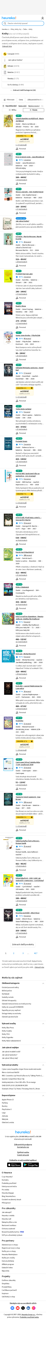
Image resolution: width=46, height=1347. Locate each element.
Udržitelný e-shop (8, 1297)
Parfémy (5, 1103)
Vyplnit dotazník (23, 1155)
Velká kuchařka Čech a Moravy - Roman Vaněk (23, 854)
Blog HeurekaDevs (9, 1196)
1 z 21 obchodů (21, 397)
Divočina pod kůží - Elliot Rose (27, 913)
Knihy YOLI (6, 1034)
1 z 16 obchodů (21, 503)
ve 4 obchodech (21, 540)
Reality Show (21, 306)
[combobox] (23, 23)
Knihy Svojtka (7, 1031)
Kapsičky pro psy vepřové (11, 1010)
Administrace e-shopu (10, 1245)
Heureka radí (6, 1219)
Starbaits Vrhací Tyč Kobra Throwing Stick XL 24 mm (21, 1088)
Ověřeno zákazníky (9, 1280)
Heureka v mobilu (8, 1215)
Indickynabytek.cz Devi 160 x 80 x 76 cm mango (19, 1082)
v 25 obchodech (21, 356)
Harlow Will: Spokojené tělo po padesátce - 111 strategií (28, 474)
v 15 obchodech (21, 933)
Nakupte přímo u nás (9, 1222)
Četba (25, 29)
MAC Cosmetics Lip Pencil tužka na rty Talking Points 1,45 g (23, 1075)
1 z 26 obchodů (21, 750)
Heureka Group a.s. (28, 1314)
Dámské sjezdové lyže (10, 1017)
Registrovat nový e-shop (11, 1248)
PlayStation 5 (7, 1109)
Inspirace (5, 1293)
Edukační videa (7, 1267)
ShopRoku (5, 1283)
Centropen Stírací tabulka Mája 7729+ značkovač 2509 (28, 763)
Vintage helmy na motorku (11, 1013)
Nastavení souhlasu (9, 1225)
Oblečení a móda (8, 1122)
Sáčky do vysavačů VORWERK (12, 1007)
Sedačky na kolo (8, 997)
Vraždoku (19, 721)
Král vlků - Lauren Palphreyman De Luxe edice (23, 698)
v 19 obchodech (21, 709)
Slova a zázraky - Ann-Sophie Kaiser (30, 192)
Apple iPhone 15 (8, 1099)
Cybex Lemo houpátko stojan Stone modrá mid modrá (21, 1069)
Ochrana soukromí (8, 1228)
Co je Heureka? (7, 1177)
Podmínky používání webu (29, 1317)
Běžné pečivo (7, 991)
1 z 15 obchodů (21, 145)
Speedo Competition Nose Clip (13, 1079)
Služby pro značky (8, 1258)
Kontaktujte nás (23, 1147)
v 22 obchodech (21, 785)
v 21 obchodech (21, 429)
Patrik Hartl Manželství (25, 552)
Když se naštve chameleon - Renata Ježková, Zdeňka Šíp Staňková (29, 617)
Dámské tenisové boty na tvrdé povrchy (16, 1004)
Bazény (4, 1106)
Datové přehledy (8, 1261)
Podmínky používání (9, 1183)
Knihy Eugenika (7, 1037)
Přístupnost (6, 1203)
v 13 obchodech (21, 294)
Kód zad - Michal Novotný (26, 654)
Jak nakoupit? (7, 1212)
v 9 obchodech (21, 866)
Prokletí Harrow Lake (24, 274)
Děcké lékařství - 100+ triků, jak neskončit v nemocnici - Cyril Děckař (30, 879)
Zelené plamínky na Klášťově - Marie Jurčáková (30, 119)
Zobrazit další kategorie (22, 90)
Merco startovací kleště (10, 1072)
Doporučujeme (8, 1095)
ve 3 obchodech (21, 642)
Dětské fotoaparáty (9, 1000)
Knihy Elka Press (8, 1028)
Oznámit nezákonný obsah (11, 1199)
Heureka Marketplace (9, 1254)
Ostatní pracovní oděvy (10, 987)
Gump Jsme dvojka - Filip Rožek (28, 335)
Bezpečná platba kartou (10, 1232)
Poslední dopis (21, 441)
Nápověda (5, 1271)
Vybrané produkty (10, 1065)
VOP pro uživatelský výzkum (12, 1235)
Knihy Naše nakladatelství (11, 1041)
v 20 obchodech (21, 674)
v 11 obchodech (21, 209)
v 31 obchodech (21, 575)
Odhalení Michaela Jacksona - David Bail (29, 369)
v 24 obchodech (21, 262)
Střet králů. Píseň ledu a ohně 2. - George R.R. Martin (29, 518)
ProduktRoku (7, 1287)
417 (35, 953)
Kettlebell (5, 994)
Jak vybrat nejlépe (10, 1047)
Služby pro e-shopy (9, 1251)
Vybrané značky (9, 1023)
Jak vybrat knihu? (22, 221)
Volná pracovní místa (9, 1186)
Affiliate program (8, 1264)
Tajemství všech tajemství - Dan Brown (28, 798)
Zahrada (5, 1116)
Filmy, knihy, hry (16, 29)
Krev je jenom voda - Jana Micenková (30, 157)
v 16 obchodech (21, 180)
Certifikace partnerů (9, 1290)
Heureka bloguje (8, 1193)
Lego (4, 1112)
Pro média (5, 1190)
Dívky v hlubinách (22, 587)
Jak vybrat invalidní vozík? (11, 1052)
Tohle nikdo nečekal (23, 409)
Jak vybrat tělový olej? (10, 1058)
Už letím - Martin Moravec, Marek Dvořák (29, 237)
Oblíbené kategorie (10, 983)
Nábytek (5, 1119)
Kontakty (5, 1180)
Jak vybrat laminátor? (9, 1055)
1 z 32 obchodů (21, 826)
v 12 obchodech (21, 323)
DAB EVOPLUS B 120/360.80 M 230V (15, 1085)
